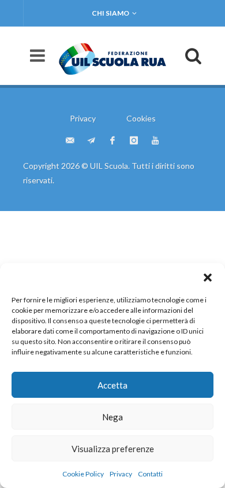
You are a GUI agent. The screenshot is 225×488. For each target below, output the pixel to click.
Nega (112, 417)
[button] (207, 277)
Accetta (112, 385)
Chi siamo (110, 13)
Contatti (150, 473)
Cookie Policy (83, 473)
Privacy (121, 473)
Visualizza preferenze (113, 448)
